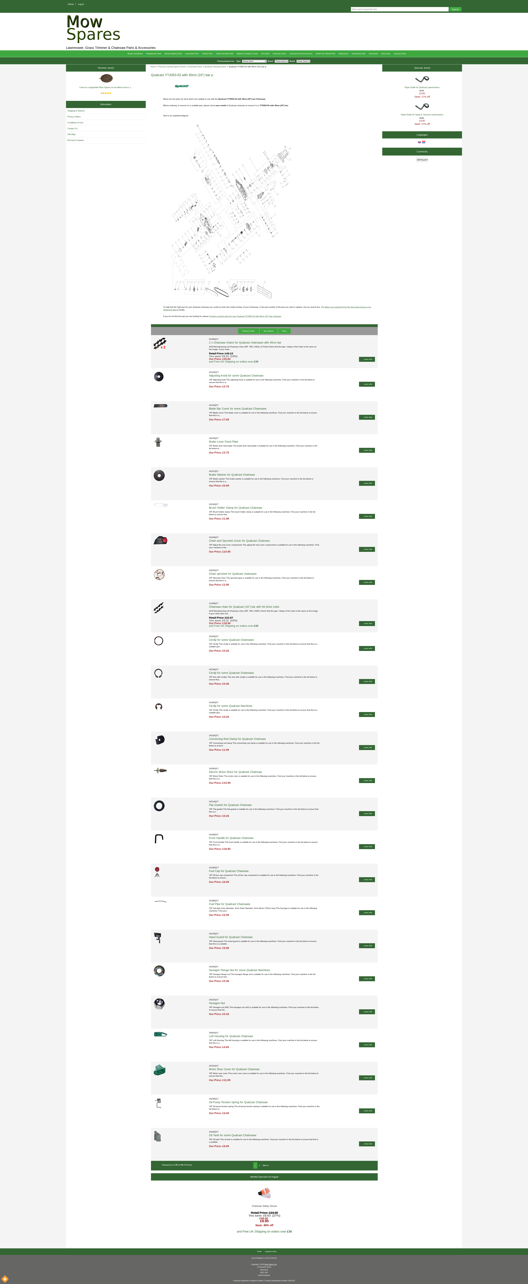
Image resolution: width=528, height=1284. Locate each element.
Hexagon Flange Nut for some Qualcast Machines (239, 970)
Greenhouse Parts (358, 54)
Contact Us (72, 128)
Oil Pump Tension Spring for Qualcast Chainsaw (238, 1102)
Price (284, 331)
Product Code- (248, 331)
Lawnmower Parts (192, 54)
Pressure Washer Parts (173, 54)
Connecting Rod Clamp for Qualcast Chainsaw (237, 738)
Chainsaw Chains (279, 54)
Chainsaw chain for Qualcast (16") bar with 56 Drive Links (244, 606)
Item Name (268, 331)
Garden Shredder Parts (224, 54)
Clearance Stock (400, 54)
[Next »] (266, 1165)
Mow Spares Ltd (271, 1264)
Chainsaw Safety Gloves (264, 1206)
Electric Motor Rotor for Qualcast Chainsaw (235, 771)
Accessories (373, 54)
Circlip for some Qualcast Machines (230, 705)
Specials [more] (422, 68)
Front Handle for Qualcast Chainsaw (231, 837)
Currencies (422, 151)
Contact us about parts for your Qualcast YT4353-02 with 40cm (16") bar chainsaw (245, 316)
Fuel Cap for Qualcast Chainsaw (228, 871)
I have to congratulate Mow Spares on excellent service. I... (105, 87)
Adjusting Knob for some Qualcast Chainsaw (236, 375)
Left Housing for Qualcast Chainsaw (231, 1036)
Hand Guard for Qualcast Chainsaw (230, 937)
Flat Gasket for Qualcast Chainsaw (230, 804)
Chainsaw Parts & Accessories (301, 54)
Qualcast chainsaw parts (215, 67)
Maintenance (343, 54)
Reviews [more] (106, 68)
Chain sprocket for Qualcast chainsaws (233, 573)
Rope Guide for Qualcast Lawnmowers (422, 87)
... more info (367, 359)
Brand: (270, 61)
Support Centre (271, 1251)
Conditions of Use (75, 122)
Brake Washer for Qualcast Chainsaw (232, 474)
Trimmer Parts (207, 54)
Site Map (71, 134)
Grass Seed (385, 54)
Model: (292, 61)
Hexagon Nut (217, 1003)
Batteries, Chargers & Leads (247, 54)
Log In (81, 4)
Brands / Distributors (135, 54)
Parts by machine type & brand (172, 67)
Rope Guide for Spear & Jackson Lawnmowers (422, 114)
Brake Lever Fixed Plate (223, 441)
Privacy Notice (74, 116)
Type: (238, 61)
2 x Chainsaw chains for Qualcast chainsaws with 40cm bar (245, 342)
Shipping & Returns (76, 111)
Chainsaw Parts (195, 67)
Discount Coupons (75, 140)
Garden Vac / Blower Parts (325, 54)
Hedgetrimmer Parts (153, 54)
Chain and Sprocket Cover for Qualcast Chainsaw (239, 540)
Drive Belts (265, 54)
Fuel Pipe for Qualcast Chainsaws (229, 904)
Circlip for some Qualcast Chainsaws (231, 639)
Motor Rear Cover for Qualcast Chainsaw (234, 1069)
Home (71, 4)
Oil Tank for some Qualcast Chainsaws (232, 1135)
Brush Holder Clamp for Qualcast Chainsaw (235, 507)
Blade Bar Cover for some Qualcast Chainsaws (237, 408)
